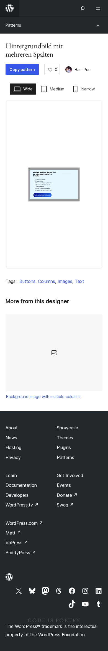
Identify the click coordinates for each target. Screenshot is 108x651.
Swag (65, 505)
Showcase (67, 427)
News (11, 437)
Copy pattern (22, 69)
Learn (11, 475)
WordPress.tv (22, 505)
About (12, 427)
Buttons (27, 281)
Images (65, 281)
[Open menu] (99, 8)
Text (79, 281)
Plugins (64, 447)
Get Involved (70, 475)
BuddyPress (21, 552)
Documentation (21, 485)
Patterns (13, 25)
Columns (46, 281)
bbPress (17, 542)
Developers (17, 495)
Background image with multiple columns (43, 396)
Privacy (13, 457)
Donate (67, 495)
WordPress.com (24, 523)
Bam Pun (83, 69)
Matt (13, 533)
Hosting (13, 447)
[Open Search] (82, 8)
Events (64, 485)
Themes (65, 437)
